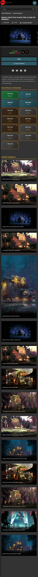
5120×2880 (28, 135)
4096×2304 (10, 135)
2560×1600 (10, 118)
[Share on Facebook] (12, 70)
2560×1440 (28, 110)
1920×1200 (10, 110)
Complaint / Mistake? (27, 22)
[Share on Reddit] (25, 70)
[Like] (23, 51)
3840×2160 (28, 127)
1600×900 (9, 102)
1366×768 (28, 94)
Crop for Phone (19, 63)
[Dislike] (27, 51)
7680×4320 (10, 144)
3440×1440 (10, 127)
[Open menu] (35, 3)
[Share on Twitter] (17, 70)
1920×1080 (28, 102)
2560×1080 (28, 118)
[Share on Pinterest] (21, 70)
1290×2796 (10, 93)
